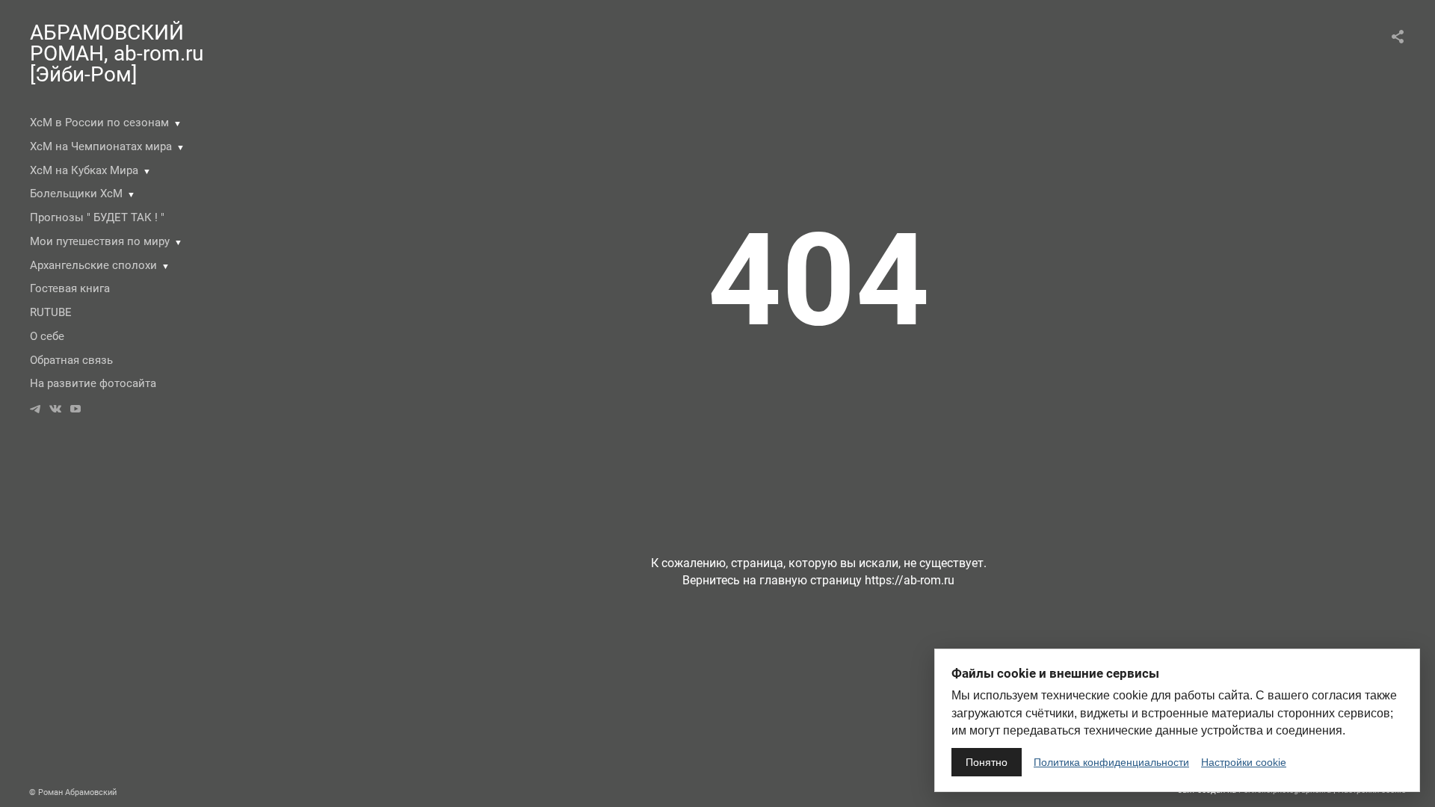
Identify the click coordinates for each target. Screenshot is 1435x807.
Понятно (986, 762)
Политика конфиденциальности (1111, 762)
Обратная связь (71, 360)
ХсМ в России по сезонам (99, 122)
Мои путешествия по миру (100, 241)
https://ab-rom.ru (909, 580)
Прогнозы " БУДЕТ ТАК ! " (97, 217)
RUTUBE (51, 312)
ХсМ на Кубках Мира (84, 170)
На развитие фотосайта (93, 383)
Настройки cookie (1243, 762)
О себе (47, 336)
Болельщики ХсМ (76, 193)
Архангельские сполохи (93, 265)
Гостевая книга (70, 288)
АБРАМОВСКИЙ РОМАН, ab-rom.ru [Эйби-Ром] (116, 53)
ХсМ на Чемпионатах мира (101, 146)
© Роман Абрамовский (73, 792)
